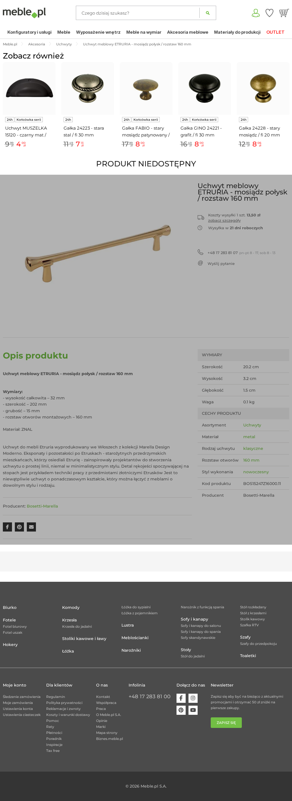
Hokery (10, 644)
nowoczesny (256, 471)
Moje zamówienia (18, 703)
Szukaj (208, 13)
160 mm (251, 460)
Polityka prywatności (64, 703)
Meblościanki (135, 637)
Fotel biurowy (15, 626)
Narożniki (131, 650)
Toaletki (248, 655)
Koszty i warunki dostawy (68, 715)
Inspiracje (54, 744)
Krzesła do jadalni (77, 626)
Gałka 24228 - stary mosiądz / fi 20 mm (259, 131)
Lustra (127, 625)
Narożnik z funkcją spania (202, 607)
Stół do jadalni (193, 656)
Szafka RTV (249, 625)
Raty (50, 726)
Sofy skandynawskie (198, 637)
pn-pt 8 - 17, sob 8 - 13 (241, 252)
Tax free (53, 750)
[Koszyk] (284, 13)
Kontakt (103, 697)
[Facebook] (181, 698)
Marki (101, 726)
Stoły (186, 649)
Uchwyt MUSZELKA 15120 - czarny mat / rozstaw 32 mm (26, 131)
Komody (71, 607)
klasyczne (253, 448)
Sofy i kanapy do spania (201, 631)
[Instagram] (193, 698)
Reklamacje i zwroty (63, 709)
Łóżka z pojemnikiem (139, 613)
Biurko (10, 607)
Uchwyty (252, 425)
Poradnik (54, 738)
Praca (101, 709)
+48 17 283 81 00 (150, 696)
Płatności (54, 732)
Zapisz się (226, 723)
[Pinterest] (181, 710)
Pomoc (52, 721)
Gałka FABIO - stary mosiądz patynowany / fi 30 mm (146, 131)
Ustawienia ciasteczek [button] (21, 715)
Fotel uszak (12, 632)
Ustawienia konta (18, 709)
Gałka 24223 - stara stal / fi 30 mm (84, 131)
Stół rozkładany (253, 607)
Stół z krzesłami (253, 613)
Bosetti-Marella (42, 506)
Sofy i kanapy (194, 619)
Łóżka (68, 651)
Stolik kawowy (252, 619)
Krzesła (69, 620)
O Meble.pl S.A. (108, 715)
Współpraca (106, 703)
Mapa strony (106, 732)
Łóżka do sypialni (136, 607)
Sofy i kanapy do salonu (201, 625)
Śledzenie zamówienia (21, 697)
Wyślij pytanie (221, 263)
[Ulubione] (269, 13)
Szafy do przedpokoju (258, 643)
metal (249, 436)
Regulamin (55, 697)
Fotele (9, 620)
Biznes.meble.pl (109, 738)
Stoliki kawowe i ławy (84, 638)
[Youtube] (193, 710)
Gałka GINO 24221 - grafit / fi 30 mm (201, 131)
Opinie (101, 721)
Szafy (245, 637)
